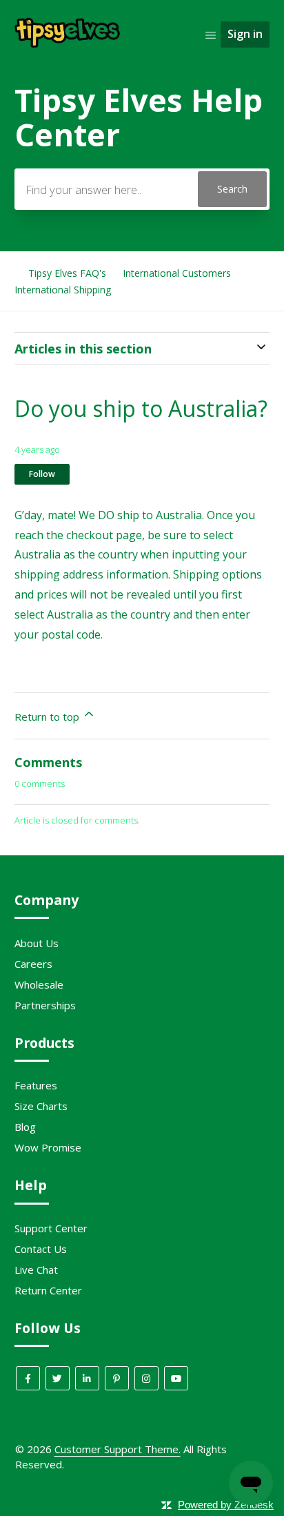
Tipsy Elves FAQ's (67, 273)
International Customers (177, 273)
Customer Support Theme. (117, 1449)
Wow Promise (47, 1147)
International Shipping (62, 289)
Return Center (48, 1290)
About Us (36, 943)
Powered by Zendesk (226, 1504)
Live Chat (36, 1269)
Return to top (48, 716)
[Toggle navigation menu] (210, 34)
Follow (42, 474)
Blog (25, 1127)
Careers (33, 964)
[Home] (67, 45)
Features (35, 1085)
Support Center (51, 1228)
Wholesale (38, 984)
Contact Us (40, 1249)
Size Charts (41, 1106)
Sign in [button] (245, 33)
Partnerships (45, 1005)
